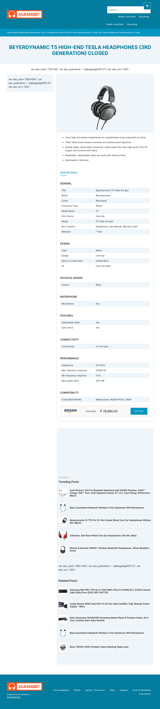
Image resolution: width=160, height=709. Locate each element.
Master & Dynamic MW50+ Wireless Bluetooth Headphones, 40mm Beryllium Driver (109, 549)
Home (9, 32)
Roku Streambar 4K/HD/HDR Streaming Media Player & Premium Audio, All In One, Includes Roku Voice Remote (109, 619)
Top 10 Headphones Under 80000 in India (59, 32)
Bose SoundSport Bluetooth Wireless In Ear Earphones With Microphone (107, 507)
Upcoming (144, 16)
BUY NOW (139, 411)
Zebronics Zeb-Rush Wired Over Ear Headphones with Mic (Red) (103, 535)
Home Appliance (61, 690)
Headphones (34, 32)
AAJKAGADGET (14, 697)
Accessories (145, 694)
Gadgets (124, 690)
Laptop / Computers (95, 690)
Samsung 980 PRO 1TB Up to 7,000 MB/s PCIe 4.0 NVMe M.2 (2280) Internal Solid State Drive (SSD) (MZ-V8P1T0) (110, 591)
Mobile (77, 690)
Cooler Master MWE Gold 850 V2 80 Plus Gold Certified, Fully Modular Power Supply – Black (110, 605)
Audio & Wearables (20, 32)
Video (112, 690)
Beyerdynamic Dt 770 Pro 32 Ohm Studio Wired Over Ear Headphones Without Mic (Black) (110, 521)
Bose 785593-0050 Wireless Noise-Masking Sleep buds (99, 646)
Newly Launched (126, 16)
